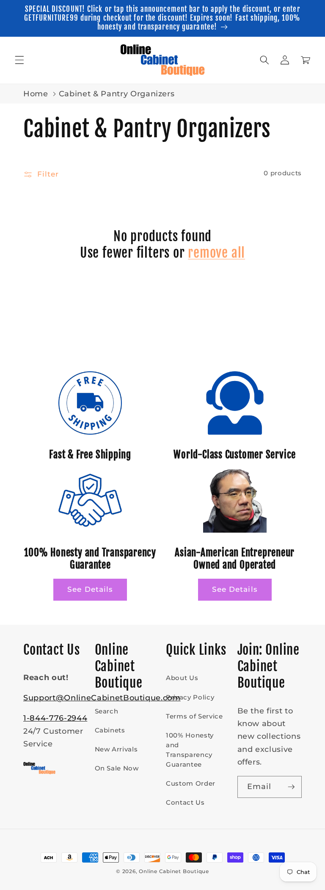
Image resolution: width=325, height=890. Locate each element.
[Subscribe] (291, 787)
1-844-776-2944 (55, 717)
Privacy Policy (190, 697)
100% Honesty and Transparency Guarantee (190, 749)
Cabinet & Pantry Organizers (117, 93)
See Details (90, 589)
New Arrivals (116, 749)
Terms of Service (194, 716)
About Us (182, 678)
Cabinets (110, 730)
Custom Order (190, 783)
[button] (19, 60)
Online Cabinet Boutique (174, 871)
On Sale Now (117, 768)
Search (106, 711)
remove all (216, 253)
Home (35, 93)
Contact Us (185, 802)
